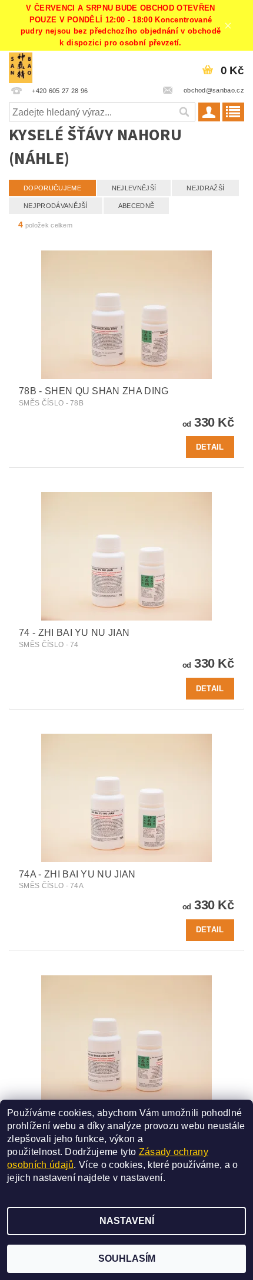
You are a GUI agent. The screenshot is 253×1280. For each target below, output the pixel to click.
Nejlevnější (134, 188)
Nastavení (126, 1221)
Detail (210, 447)
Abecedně (136, 205)
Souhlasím (126, 1258)
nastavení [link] (142, 1178)
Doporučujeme (52, 188)
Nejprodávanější (56, 205)
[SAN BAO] (20, 66)
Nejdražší (205, 188)
